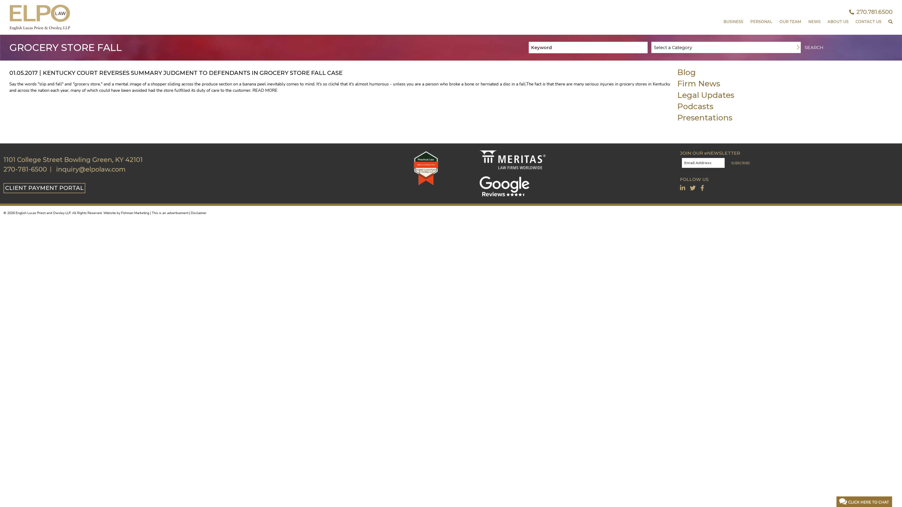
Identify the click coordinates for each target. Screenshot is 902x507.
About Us (838, 21)
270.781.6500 (874, 12)
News (814, 21)
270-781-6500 (25, 169)
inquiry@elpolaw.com (91, 169)
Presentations (704, 117)
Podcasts (695, 106)
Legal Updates (705, 95)
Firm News (698, 83)
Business (733, 21)
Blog (686, 72)
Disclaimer (198, 213)
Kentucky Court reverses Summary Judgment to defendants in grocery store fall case (192, 72)
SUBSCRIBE (740, 163)
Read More (265, 90)
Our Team (790, 21)
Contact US (868, 21)
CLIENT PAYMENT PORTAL (44, 187)
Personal (761, 21)
